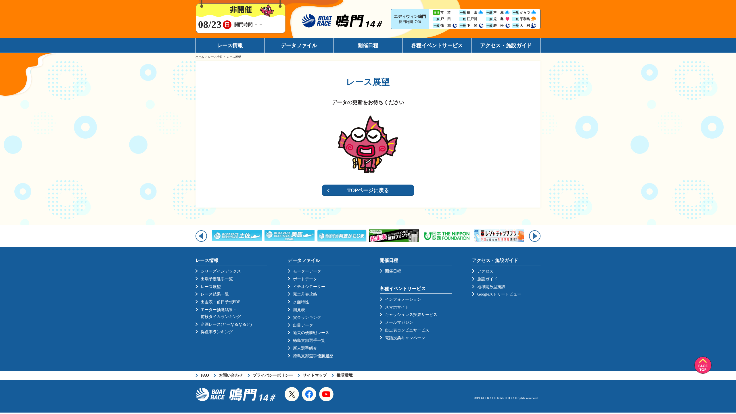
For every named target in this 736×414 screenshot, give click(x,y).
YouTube (326, 394)
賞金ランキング (307, 317)
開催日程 (368, 45)
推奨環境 (345, 375)
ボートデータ (305, 279)
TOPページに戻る (368, 190)
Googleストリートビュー (499, 294)
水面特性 (301, 302)
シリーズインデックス (221, 271)
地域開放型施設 (491, 287)
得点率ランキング (217, 332)
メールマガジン (399, 322)
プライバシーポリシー (273, 375)
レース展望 (211, 287)
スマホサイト (397, 307)
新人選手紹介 (305, 348)
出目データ (303, 325)
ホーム (199, 56)
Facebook (309, 394)
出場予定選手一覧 (217, 279)
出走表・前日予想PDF (220, 302)
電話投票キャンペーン (405, 338)
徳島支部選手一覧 (309, 340)
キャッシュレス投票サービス (411, 315)
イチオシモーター (309, 287)
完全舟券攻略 (305, 294)
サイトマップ (315, 375)
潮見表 (299, 310)
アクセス (485, 271)
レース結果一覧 (215, 294)
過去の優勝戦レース (311, 333)
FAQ (205, 375)
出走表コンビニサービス (407, 330)
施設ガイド (487, 279)
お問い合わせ (231, 375)
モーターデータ (307, 271)
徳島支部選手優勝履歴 (313, 356)
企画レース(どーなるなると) (226, 324)
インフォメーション (403, 299)
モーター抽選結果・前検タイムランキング (221, 313)
